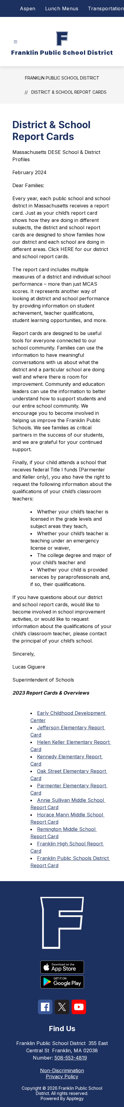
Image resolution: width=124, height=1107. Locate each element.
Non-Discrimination (62, 1070)
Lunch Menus (62, 8)
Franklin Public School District (62, 77)
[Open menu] (15, 41)
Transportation (106, 8)
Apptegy (75, 1098)
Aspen (28, 8)
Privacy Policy (62, 1076)
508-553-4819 (70, 1058)
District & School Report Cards (69, 92)
